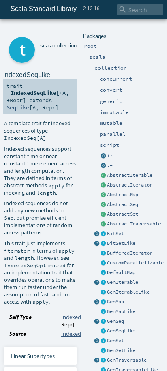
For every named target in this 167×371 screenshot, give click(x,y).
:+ (110, 165)
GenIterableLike (128, 292)
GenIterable (122, 282)
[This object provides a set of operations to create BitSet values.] (97, 234)
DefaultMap (121, 272)
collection (65, 46)
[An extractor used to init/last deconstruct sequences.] (103, 166)
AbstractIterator (129, 185)
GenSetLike (121, 350)
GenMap (115, 302)
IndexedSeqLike (80, 317)
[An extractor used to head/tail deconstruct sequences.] (103, 156)
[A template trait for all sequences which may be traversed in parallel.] (103, 331)
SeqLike (17, 107)
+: (110, 156)
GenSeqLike (121, 331)
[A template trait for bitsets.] (103, 243)
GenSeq (115, 321)
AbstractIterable (129, 175)
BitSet (115, 233)
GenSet (115, 340)
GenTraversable (127, 360)
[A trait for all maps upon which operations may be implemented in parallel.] (103, 312)
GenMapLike (121, 311)
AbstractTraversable (134, 224)
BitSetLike (121, 243)
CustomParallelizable (135, 263)
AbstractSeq (122, 204)
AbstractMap (122, 194)
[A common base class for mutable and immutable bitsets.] (103, 234)
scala (46, 46)
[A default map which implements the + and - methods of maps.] (103, 273)
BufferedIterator (129, 253)
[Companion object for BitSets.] (97, 243)
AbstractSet (122, 214)
